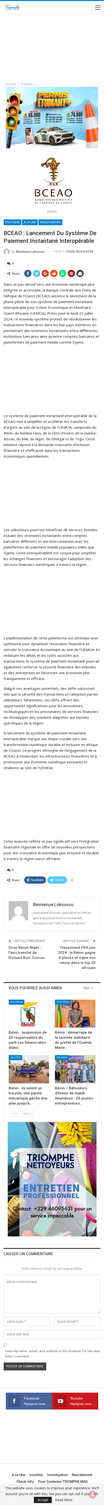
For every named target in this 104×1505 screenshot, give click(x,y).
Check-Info (25, 1482)
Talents (62, 1057)
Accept (42, 1500)
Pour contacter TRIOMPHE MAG (63, 1482)
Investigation (50, 222)
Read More (64, 1500)
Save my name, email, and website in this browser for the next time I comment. (52, 1353)
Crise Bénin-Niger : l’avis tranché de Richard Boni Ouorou (26, 952)
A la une (30, 222)
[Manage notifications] (93, 1494)
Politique (12, 222)
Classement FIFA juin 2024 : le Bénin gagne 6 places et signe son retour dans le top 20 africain (77, 957)
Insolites (36, 1475)
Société (15, 1057)
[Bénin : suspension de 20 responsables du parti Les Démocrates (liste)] (29, 1014)
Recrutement (82, 1475)
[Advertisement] (36, 46)
